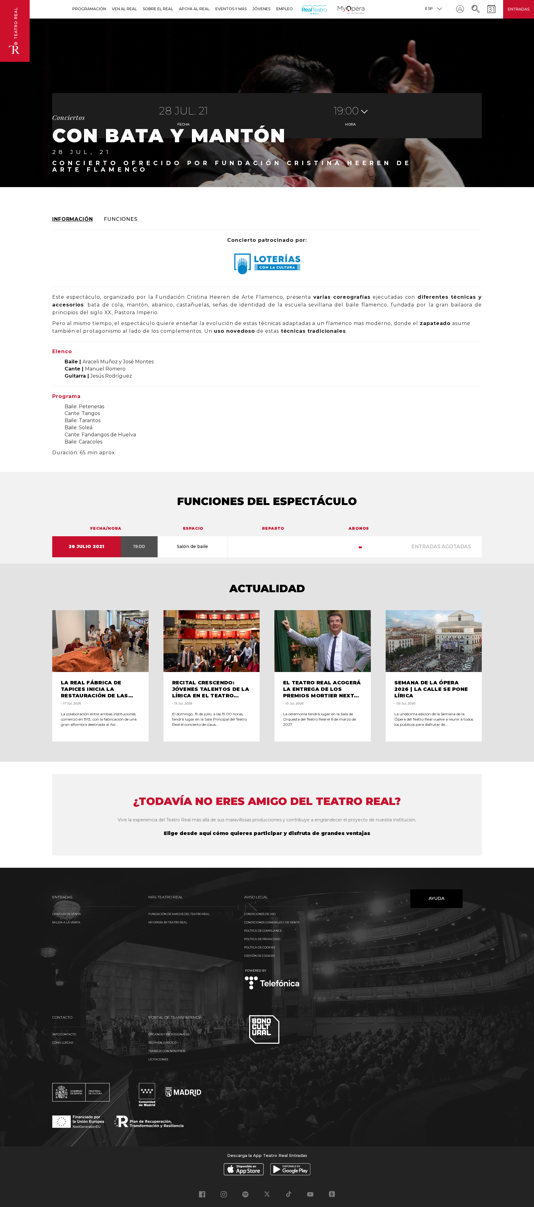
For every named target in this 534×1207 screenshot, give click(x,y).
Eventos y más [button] (231, 8)
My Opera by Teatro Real (167, 922)
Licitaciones (158, 1059)
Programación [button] (89, 8)
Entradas (518, 9)
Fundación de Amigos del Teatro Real (179, 914)
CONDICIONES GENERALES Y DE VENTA (272, 922)
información (72, 219)
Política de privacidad (262, 939)
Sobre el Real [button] (158, 8)
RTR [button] (303, 8)
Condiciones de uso (260, 914)
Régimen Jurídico (162, 1042)
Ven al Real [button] (124, 8)
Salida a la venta (66, 922)
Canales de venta (66, 914)
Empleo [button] (284, 8)
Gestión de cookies (259, 955)
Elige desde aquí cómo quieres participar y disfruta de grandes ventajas (267, 833)
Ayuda (436, 898)
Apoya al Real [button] (194, 8)
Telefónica (272, 980)
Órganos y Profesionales (168, 1034)
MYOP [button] (341, 8)
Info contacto (64, 1034)
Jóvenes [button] (261, 8)
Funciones (121, 219)
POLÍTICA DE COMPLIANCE (263, 930)
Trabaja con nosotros (166, 1051)
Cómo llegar (62, 1042)
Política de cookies (259, 947)
